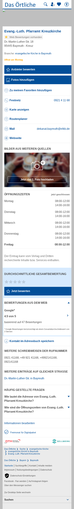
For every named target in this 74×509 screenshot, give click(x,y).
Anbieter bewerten (23, 69)
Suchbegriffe (21, 465)
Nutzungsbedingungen (27, 470)
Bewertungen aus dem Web (25, 302)
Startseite (8, 465)
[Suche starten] (45, 4)
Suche (23, 449)
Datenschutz (46, 470)
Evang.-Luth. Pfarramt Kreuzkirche (24, 454)
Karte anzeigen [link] (19, 109)
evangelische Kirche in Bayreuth (23, 451)
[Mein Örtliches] (53, 4)
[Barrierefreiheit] (67, 4)
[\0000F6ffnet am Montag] (13, 59)
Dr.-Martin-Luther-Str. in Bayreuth (24, 378)
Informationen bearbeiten (19, 423)
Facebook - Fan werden (15, 481)
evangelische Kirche (39, 449)
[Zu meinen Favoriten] (59, 4)
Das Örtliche (10, 449)
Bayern (23, 460)
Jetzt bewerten (20, 291)
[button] (20, 475)
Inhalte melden (45, 465)
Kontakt (32, 465)
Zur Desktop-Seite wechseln (17, 492)
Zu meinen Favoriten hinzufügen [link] (30, 90)
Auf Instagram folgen (38, 481)
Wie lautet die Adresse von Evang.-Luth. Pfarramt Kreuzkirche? (30, 398)
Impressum (9, 470)
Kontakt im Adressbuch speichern (31, 341)
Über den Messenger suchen (17, 485)
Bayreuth (34, 460)
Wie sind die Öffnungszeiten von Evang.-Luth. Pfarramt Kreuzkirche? (34, 409)
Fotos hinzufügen (22, 79)
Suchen (8, 499)
